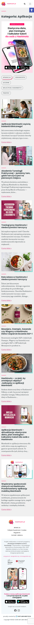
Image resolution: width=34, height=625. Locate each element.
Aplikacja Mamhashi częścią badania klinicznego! (15, 125)
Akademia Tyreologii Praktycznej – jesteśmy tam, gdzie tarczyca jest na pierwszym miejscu (15, 174)
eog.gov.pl (7, 556)
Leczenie (6, 83)
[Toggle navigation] (30, 4)
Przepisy (6, 93)
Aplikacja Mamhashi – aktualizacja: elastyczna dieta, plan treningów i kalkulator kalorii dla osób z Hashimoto (15, 435)
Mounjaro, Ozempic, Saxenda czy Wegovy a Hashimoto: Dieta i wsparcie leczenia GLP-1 (16, 331)
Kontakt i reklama (17, 535)
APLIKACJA (17, 528)
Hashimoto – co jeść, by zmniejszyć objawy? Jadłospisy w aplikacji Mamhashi (13, 382)
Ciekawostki (20, 77)
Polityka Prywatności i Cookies (17, 530)
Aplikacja (7, 77)
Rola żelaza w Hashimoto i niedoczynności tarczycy (14, 278)
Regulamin (17, 533)
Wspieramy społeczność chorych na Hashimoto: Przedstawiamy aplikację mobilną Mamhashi (14, 487)
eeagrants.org (15, 556)
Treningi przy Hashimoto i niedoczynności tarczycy (14, 226)
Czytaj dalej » (6, 142)
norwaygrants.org (25, 556)
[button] (31, 10)
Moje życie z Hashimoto (12, 88)
